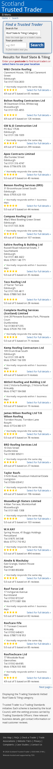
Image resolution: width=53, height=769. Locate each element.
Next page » (45, 687)
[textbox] (23, 33)
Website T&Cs (25, 741)
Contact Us (36, 744)
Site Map (7, 737)
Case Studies (22, 744)
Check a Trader (28, 737)
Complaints (8, 744)
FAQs (16, 737)
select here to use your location (21, 64)
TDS (32, 755)
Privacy (37, 741)
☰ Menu (6, 14)
